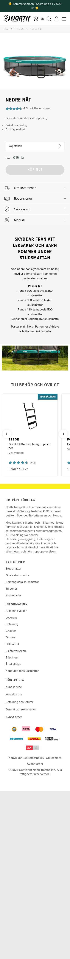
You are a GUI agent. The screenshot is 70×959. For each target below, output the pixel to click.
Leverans (11, 617)
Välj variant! (16, 453)
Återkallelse (13, 664)
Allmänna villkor (16, 611)
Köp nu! (35, 170)
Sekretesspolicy (34, 758)
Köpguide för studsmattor (22, 671)
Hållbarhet (12, 644)
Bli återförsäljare (16, 651)
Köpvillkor (15, 758)
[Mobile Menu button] (64, 19)
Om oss (10, 637)
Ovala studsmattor (17, 575)
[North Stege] (30, 416)
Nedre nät (36, 29)
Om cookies (53, 758)
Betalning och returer (19, 702)
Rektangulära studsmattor (22, 582)
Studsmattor (13, 568)
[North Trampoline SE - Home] (23, 19)
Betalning (12, 624)
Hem (6, 29)
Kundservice (14, 687)
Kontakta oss (14, 694)
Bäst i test (12, 657)
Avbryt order (14, 717)
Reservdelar (13, 595)
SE (42, 19)
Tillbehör (19, 29)
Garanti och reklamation (21, 709)
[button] (35, 187)
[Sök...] (49, 19)
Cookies (11, 631)
